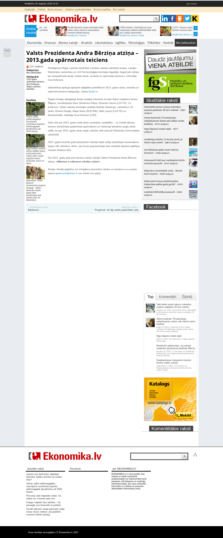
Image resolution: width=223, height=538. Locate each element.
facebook (172, 18)
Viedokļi (168, 43)
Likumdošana (104, 43)
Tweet (7, 50)
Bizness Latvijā (121, 35)
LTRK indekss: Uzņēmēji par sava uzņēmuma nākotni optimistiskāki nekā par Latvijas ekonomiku (121, 30)
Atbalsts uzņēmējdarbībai (78, 9)
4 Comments (174, 368)
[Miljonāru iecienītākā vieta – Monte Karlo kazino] (193, 176)
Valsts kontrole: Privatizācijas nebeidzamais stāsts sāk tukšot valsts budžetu (164, 120)
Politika (41, 9)
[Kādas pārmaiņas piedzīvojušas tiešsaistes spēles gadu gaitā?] (193, 187)
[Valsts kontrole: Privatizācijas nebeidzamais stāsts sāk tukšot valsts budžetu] (193, 123)
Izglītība (120, 43)
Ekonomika (34, 43)
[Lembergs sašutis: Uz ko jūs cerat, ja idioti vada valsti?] (193, 145)
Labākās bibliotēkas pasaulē (159, 191)
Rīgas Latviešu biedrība (33, 87)
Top (150, 297)
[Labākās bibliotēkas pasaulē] (193, 197)
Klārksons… (34, 209)
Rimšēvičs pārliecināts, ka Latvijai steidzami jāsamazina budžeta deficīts (175, 347)
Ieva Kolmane (33, 84)
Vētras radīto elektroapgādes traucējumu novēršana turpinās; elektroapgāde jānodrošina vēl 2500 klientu (35, 124)
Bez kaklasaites (186, 43)
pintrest (180, 18)
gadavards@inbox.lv (66, 173)
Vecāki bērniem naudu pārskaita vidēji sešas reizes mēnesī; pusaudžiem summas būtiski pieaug (69, 30)
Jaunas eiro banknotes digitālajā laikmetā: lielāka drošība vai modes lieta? (44, 477)
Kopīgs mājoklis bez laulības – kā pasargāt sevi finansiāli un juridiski (43, 503)
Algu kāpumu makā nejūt (157, 128)
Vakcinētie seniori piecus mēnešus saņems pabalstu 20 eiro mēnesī (162, 108)
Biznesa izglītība (102, 9)
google (165, 18)
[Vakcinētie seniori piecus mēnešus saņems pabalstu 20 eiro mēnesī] (193, 112)
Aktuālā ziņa (56, 35)
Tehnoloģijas (136, 43)
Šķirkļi (187, 297)
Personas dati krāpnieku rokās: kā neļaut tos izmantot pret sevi (43, 497)
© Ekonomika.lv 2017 (67, 532)
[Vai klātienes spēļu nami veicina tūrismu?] (193, 155)
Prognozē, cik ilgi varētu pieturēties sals (116, 209)
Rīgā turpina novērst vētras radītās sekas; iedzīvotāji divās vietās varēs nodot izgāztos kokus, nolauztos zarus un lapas (35, 156)
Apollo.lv (92, 91)
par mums (192, 3)
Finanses (66, 35)
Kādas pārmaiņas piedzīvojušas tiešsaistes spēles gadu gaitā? (161, 183)
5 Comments (175, 353)
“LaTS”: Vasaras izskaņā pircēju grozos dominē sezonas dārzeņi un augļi (174, 28)
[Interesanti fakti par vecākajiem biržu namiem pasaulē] (193, 166)
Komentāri (167, 297)
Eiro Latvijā (118, 9)
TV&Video (153, 43)
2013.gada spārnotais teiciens (35, 80)
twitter (187, 18)
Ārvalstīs (86, 43)
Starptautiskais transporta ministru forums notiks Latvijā (173, 361)
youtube (195, 18)
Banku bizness (55, 9)
